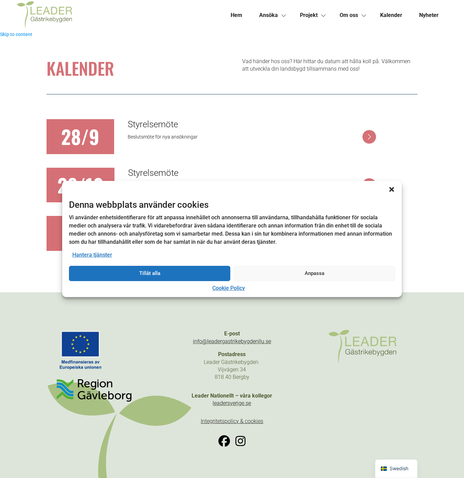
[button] (391, 189)
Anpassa (314, 273)
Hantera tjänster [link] (92, 255)
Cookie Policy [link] (228, 288)
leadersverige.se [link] (232, 403)
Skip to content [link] (16, 34)
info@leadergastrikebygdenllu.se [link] (232, 341)
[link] (119, 15)
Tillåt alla (149, 273)
